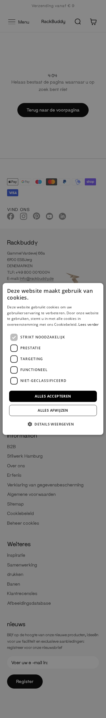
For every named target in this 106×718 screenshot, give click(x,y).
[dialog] (53, 359)
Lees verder (88, 324)
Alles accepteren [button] (53, 396)
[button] (53, 424)
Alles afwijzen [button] (53, 410)
